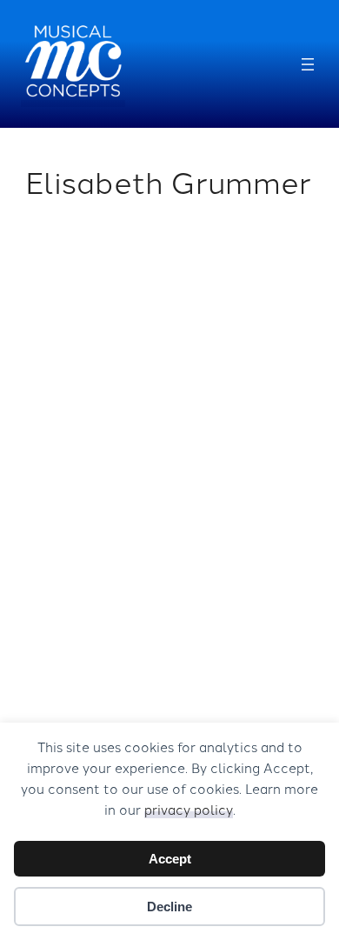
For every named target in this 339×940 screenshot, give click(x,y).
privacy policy (188, 809)
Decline (169, 906)
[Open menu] (307, 64)
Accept (170, 858)
